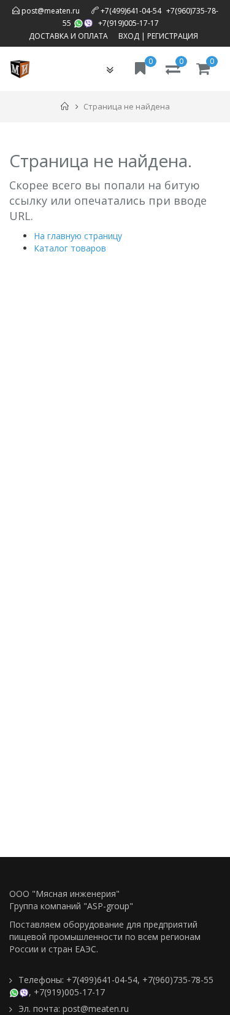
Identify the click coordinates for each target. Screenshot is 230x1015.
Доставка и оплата (68, 36)
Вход (128, 36)
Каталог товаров (70, 248)
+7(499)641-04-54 (131, 11)
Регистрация (172, 36)
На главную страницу (78, 236)
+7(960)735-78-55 (177, 979)
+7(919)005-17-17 (128, 23)
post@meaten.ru (50, 11)
